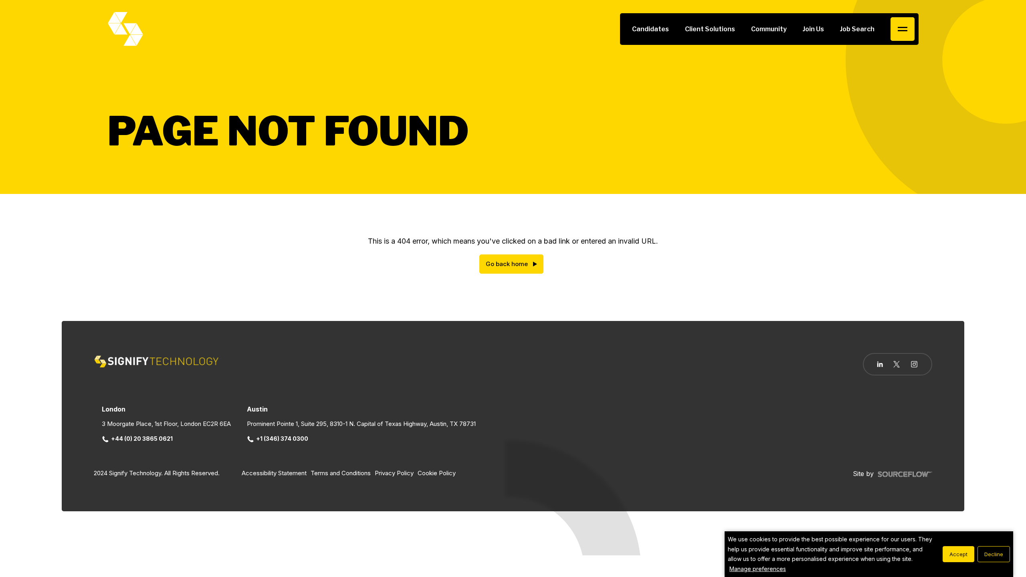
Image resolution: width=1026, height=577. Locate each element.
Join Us (813, 29)
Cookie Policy (437, 473)
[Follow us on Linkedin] (880, 364)
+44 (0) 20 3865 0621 (142, 438)
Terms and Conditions (341, 473)
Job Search (857, 29)
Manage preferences (757, 568)
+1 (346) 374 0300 (282, 438)
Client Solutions (710, 29)
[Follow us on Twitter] (896, 364)
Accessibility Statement (274, 473)
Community (769, 29)
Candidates (650, 29)
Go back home (507, 264)
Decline (993, 554)
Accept (958, 554)
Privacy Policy (394, 473)
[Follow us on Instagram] (914, 365)
